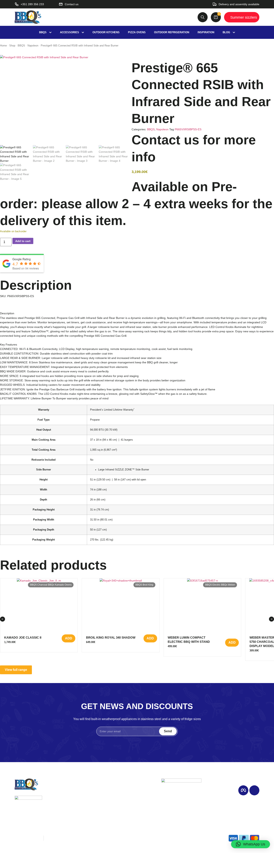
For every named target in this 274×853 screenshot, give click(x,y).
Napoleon (32, 45)
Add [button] (68, 638)
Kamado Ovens (63, 584)
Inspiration (86, 797)
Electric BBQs (219, 584)
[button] (2, 619)
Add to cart (22, 241)
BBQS (21, 45)
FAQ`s (83, 812)
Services (85, 802)
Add (150, 638)
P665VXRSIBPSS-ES (188, 129)
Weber (231, 584)
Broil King (148, 584)
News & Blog (88, 807)
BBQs (126, 792)
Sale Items (129, 802)
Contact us (129, 807)
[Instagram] (254, 790)
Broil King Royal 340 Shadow (110, 637)
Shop (12, 45)
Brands (127, 797)
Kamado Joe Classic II (22, 637)
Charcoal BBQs (45, 584)
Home (3, 45)
